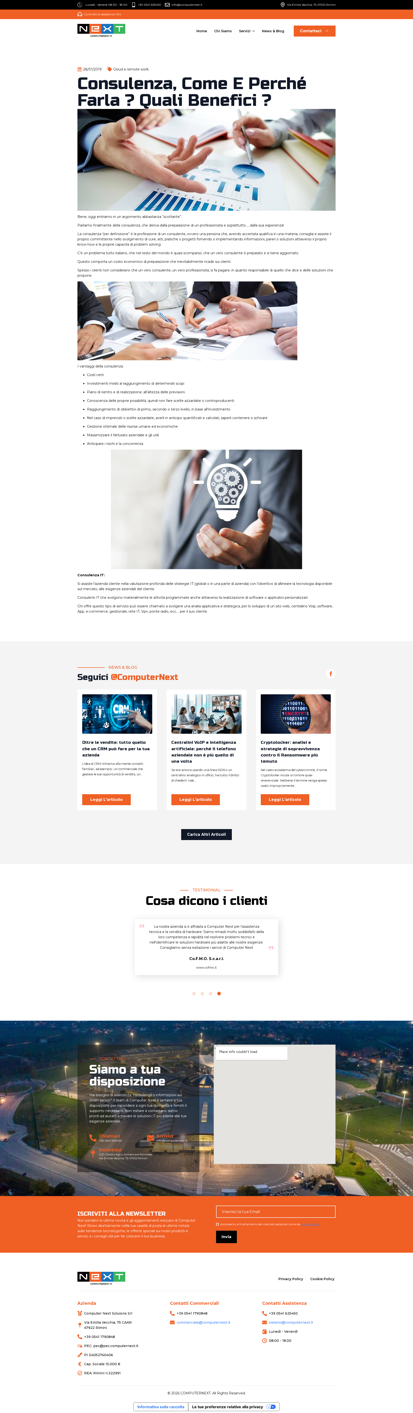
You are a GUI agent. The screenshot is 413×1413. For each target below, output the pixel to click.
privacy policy (310, 1224)
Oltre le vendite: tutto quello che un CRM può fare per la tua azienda (116, 749)
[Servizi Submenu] (253, 31)
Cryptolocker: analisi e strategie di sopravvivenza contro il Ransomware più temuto (290, 752)
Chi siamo (223, 31)
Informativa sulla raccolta (160, 1406)
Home (201, 31)
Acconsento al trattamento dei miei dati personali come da (270, 1224)
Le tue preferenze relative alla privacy (227, 1406)
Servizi (244, 31)
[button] (194, 993)
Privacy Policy (290, 1279)
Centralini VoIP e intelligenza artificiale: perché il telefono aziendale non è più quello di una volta (203, 752)
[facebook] (331, 674)
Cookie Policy (322, 1279)
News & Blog (273, 31)
